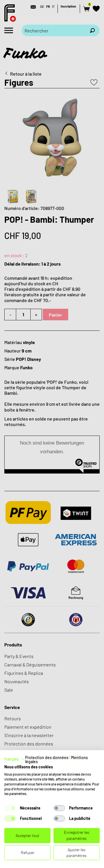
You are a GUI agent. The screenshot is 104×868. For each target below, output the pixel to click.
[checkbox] (10, 808)
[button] (14, 759)
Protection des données (46, 757)
